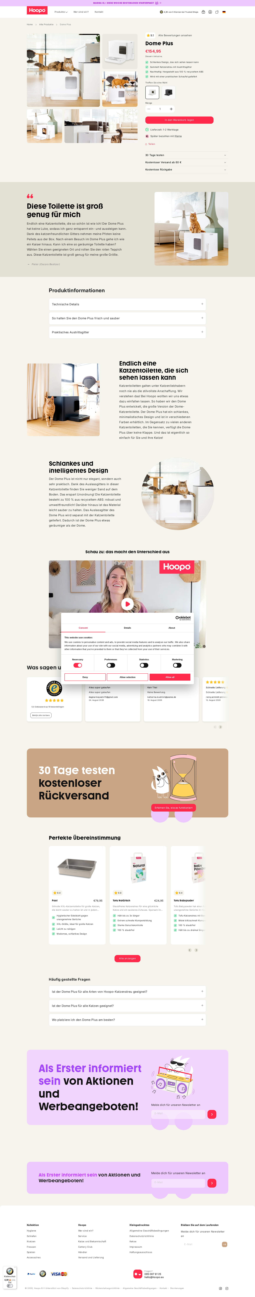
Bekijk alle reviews (41, 715)
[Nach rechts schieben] (196, 950)
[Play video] (127, 604)
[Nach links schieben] (190, 950)
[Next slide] (220, 727)
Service (82, 1236)
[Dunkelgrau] (169, 92)
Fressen (31, 1247)
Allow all (170, 677)
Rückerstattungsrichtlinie (107, 1288)
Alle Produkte (46, 24)
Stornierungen (177, 1288)
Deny (85, 677)
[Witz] (152, 92)
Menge (148, 103)
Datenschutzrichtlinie (142, 1236)
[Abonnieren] (224, 1244)
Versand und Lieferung (91, 1257)
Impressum (136, 1247)
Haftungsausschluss (141, 1252)
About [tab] (172, 628)
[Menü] (15, 1268)
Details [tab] (127, 628)
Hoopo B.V (39, 1288)
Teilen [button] (151, 144)
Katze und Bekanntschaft (92, 1241)
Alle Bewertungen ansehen (175, 35)
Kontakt (163, 1288)
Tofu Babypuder (184, 900)
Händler (82, 1252)
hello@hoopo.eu (154, 1277)
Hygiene (31, 1230)
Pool (55, 900)
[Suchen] (217, 12)
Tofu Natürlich (121, 900)
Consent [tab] (83, 628)
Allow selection (127, 677)
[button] (203, 12)
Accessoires (34, 1257)
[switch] (111, 665)
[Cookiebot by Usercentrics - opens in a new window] (178, 618)
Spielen (31, 1252)
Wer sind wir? (86, 1230)
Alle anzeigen (127, 958)
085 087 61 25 (152, 1274)
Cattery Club (85, 1247)
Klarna (178, 136)
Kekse (133, 1241)
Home (30, 24)
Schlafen (32, 1236)
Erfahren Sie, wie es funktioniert (174, 807)
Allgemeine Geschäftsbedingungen (149, 1230)
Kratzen (31, 1241)
